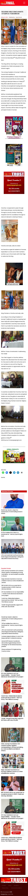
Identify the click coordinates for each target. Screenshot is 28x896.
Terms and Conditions (16, 888)
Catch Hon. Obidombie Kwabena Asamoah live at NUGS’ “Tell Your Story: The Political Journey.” (12, 600)
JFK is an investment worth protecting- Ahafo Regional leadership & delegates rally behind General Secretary (12, 556)
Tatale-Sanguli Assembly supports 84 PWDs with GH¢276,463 (12, 719)
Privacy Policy (5, 888)
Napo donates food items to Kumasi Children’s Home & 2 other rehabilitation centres (13, 580)
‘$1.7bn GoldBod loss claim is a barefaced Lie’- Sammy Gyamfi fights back (12, 534)
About (9, 885)
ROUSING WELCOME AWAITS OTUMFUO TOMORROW (12, 13)
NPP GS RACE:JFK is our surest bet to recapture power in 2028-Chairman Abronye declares (11, 587)
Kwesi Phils (10, 894)
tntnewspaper (5, 892)
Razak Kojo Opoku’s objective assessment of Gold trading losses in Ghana (11, 511)
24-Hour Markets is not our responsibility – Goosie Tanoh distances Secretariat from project (13, 593)
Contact (4, 885)
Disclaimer (16, 885)
